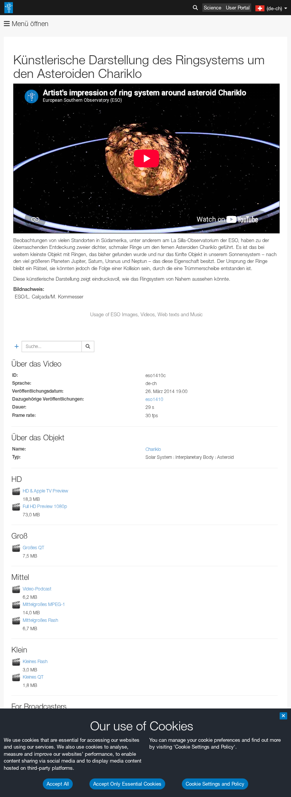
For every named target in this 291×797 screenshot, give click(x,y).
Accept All (58, 784)
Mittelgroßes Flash (40, 620)
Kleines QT (33, 677)
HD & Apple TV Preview (45, 491)
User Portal (238, 8)
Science (212, 8)
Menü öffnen (29, 24)
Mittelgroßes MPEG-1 (44, 604)
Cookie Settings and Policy (215, 784)
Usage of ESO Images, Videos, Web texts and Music (146, 314)
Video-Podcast (37, 589)
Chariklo (153, 449)
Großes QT (33, 547)
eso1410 (154, 399)
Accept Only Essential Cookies (127, 784)
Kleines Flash (35, 661)
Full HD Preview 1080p (45, 506)
